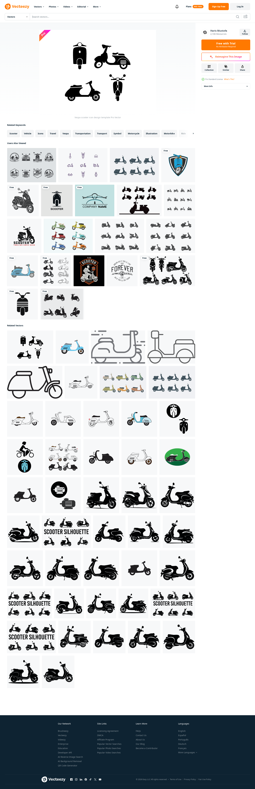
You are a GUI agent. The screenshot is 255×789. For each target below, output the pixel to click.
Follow (245, 34)
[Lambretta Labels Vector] (31, 165)
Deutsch (182, 743)
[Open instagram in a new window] (76, 779)
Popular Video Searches (109, 752)
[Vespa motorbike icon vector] (139, 568)
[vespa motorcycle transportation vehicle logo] (94, 200)
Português (183, 739)
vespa (66, 133)
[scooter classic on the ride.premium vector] (89, 270)
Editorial (81, 6)
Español (182, 735)
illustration (151, 133)
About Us (140, 739)
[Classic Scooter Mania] (83, 165)
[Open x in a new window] (95, 779)
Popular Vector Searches (109, 743)
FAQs (138, 731)
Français (182, 748)
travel (53, 133)
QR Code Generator (67, 765)
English (182, 731)
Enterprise (63, 743)
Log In (240, 6)
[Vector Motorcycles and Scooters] (62, 304)
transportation (83, 133)
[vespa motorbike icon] (101, 419)
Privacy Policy (190, 779)
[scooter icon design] (72, 347)
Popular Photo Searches (109, 748)
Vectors (38, 6)
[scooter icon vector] (55, 270)
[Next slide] (190, 133)
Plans (188, 6)
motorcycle (133, 133)
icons (40, 133)
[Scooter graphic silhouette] (101, 495)
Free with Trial (226, 45)
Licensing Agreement (107, 731)
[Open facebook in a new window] (71, 779)
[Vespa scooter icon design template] (30, 347)
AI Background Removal (70, 761)
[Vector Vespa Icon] (22, 270)
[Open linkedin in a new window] (81, 779)
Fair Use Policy (204, 779)
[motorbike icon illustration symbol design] (177, 419)
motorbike (169, 133)
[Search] (237, 16)
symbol (117, 133)
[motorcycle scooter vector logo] (24, 236)
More (95, 6)
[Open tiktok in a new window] (90, 779)
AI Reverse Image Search (70, 756)
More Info (208, 86)
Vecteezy (62, 735)
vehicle (27, 133)
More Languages (186, 752)
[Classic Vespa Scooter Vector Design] (167, 270)
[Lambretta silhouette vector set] (139, 200)
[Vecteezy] (17, 7)
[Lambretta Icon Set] (134, 165)
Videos (66, 6)
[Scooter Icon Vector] (119, 236)
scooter (13, 133)
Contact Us (141, 735)
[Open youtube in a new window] (100, 779)
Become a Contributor (147, 748)
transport (102, 133)
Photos (52, 6)
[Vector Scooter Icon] (22, 304)
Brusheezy (63, 731)
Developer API (65, 752)
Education (63, 748)
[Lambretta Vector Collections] (68, 236)
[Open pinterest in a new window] (86, 779)
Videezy (61, 739)
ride (183, 133)
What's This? (229, 79)
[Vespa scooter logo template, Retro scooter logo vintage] (178, 165)
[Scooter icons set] (179, 200)
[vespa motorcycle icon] (23, 200)
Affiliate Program (105, 739)
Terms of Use (175, 779)
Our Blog (140, 743)
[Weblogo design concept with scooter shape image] (57, 200)
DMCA (100, 735)
